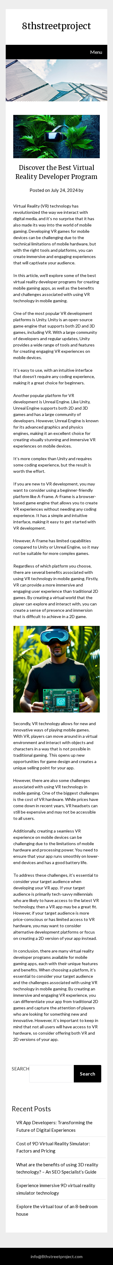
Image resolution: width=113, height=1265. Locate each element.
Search (20, 1068)
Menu (96, 52)
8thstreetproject (56, 26)
